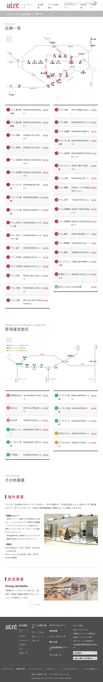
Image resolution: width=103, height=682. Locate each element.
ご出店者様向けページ (58, 648)
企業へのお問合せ (38, 674)
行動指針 (22, 644)
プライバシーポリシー (35, 669)
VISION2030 (23, 640)
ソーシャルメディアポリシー (69, 669)
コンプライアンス (7, 669)
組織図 (21, 653)
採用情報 (53, 631)
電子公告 (53, 642)
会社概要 (23, 625)
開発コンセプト (38, 636)
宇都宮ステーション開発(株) (84, 633)
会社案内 (78, 653)
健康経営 (19, 669)
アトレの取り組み (23, 13)
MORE (45, 110)
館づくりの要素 (38, 632)
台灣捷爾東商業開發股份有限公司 (85, 646)
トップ (9, 13)
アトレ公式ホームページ (57, 674)
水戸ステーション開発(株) (83, 641)
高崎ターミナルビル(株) (82, 637)
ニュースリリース (57, 636)
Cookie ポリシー (51, 669)
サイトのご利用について (90, 669)
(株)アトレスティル (80, 630)
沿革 (20, 649)
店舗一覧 (35, 640)
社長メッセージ (24, 631)
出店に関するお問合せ (83, 658)
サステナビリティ (57, 625)
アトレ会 (53, 655)
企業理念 (22, 636)
